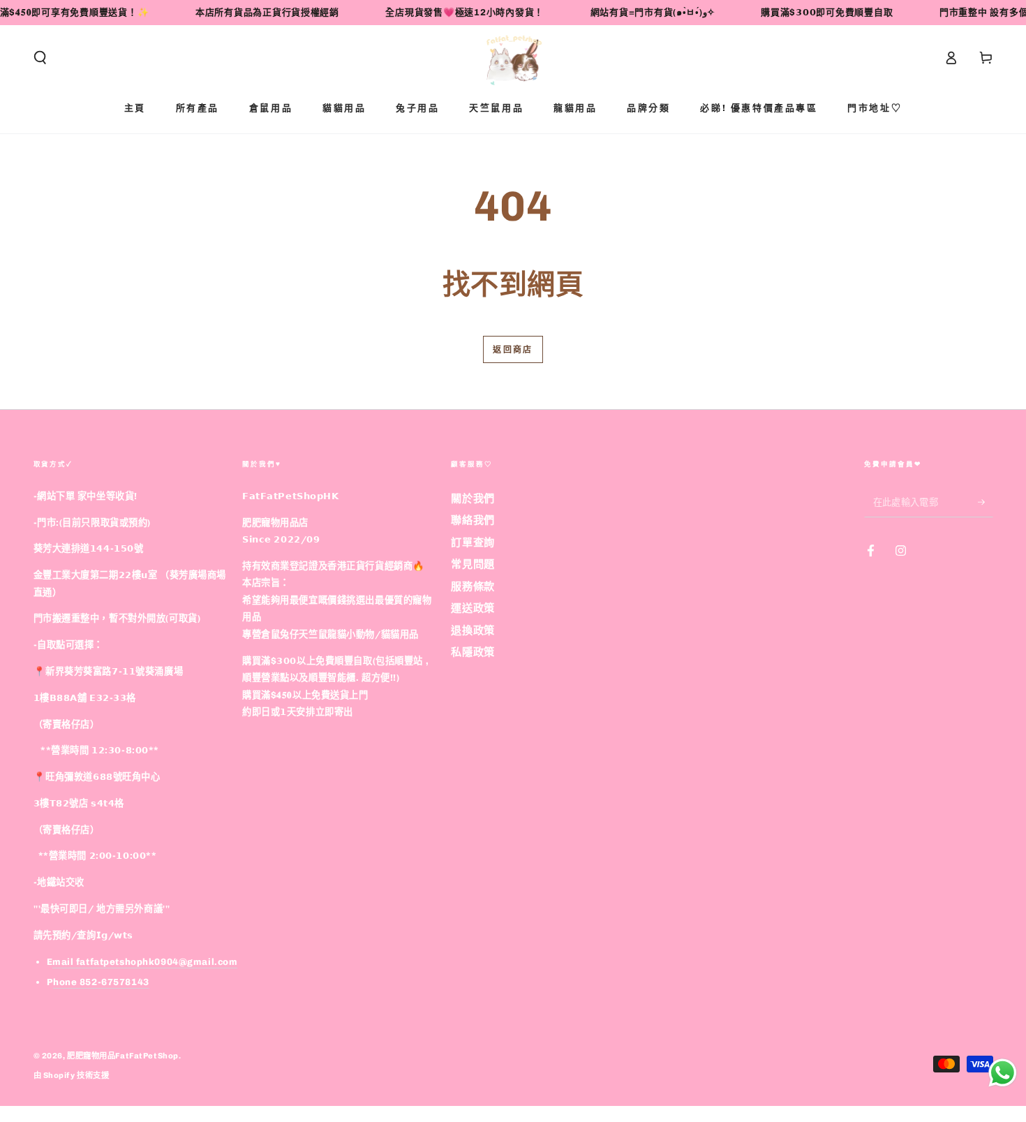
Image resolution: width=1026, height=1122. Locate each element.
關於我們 (472, 498)
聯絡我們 (472, 520)
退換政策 (472, 630)
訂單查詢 (472, 542)
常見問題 (472, 564)
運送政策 (472, 608)
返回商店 (513, 350)
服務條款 (472, 586)
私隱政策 (472, 652)
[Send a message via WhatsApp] (1002, 1072)
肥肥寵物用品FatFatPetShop (123, 1056)
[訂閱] (985, 502)
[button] (40, 58)
